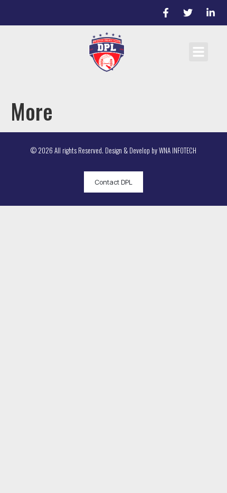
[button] (198, 51)
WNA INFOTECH (177, 150)
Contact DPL (113, 182)
